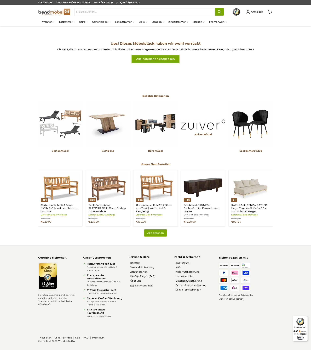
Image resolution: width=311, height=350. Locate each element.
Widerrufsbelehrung (187, 271)
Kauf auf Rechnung (103, 2)
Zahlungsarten (139, 271)
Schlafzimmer (123, 21)
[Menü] (306, 318)
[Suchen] (219, 12)
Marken (197, 21)
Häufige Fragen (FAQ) (142, 276)
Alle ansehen (155, 232)
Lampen (156, 21)
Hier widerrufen (184, 276)
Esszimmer (66, 21)
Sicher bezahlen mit (233, 257)
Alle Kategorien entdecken (155, 58)
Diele (141, 21)
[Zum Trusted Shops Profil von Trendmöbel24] (48, 276)
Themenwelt (217, 21)
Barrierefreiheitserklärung (190, 285)
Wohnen (47, 21)
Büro (82, 21)
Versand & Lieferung (142, 267)
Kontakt (135, 262)
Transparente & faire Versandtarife (73, 2)
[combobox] (145, 12)
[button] (255, 12)
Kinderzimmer (177, 21)
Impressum (182, 262)
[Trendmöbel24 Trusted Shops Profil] (236, 12)
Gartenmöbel (100, 21)
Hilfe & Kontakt (45, 2)
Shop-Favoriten (63, 337)
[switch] (300, 338)
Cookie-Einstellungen (188, 289)
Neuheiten (45, 337)
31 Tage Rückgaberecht (128, 2)
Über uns (135, 280)
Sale (77, 337)
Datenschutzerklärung (188, 280)
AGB (178, 267)
